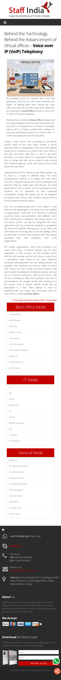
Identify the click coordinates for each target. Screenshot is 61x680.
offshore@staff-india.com (23, 570)
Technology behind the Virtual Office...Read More (34, 300)
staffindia (15, 545)
